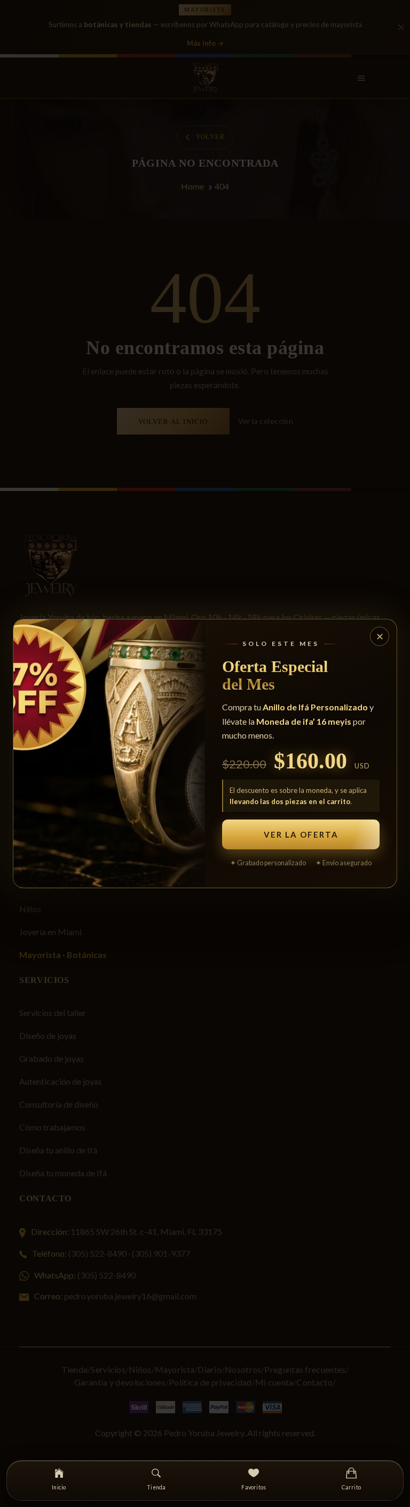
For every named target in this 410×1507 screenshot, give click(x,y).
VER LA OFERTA (301, 834)
